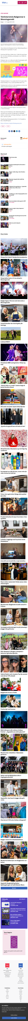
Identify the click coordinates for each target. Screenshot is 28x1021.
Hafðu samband (20, 973)
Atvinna (20, 992)
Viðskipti (7, 991)
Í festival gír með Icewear (8, 709)
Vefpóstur (20, 980)
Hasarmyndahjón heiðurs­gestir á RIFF (17, 201)
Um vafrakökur (20, 981)
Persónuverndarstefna (7, 972)
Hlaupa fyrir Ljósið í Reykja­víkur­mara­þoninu (14, 257)
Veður (21, 995)
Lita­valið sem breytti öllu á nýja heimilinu (13, 561)
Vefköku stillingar (14, 1015)
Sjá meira (14, 888)
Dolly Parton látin (13, 157)
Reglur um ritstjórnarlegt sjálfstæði (7, 971)
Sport (7, 992)
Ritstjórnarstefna (20, 974)
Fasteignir (20, 991)
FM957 (21, 998)
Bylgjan (3, 126)
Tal (20, 1001)
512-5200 (21, 970)
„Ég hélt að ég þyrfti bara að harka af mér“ (13, 426)
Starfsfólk (20, 977)
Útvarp (7, 998)
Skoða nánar (4, 1011)
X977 (20, 999)
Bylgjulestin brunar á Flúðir (9, 692)
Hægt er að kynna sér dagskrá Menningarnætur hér (11, 123)
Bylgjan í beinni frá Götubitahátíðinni (12, 839)
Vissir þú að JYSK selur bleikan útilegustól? (13, 820)
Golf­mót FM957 (5, 342)
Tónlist (8, 126)
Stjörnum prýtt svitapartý (14, 223)
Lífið (7, 994)
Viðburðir (20, 994)
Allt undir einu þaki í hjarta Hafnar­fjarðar (13, 406)
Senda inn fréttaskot (20, 983)
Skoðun (7, 995)
